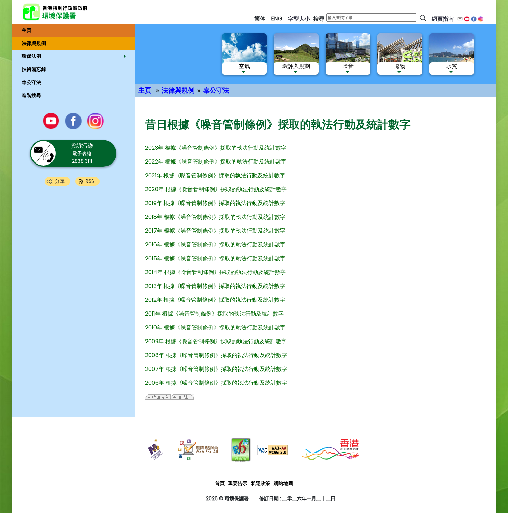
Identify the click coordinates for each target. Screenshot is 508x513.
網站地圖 (283, 483)
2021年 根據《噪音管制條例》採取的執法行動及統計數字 (215, 175)
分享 (60, 181)
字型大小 (299, 19)
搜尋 (318, 19)
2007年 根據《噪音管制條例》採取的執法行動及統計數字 (216, 369)
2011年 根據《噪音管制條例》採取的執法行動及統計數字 (214, 314)
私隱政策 (260, 483)
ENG (276, 18)
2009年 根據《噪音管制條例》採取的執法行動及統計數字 (216, 341)
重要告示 (237, 483)
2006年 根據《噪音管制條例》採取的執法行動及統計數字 (216, 383)
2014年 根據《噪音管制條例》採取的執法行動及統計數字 (215, 272)
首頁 (220, 483)
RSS (90, 181)
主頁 (144, 90)
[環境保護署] (79, 12)
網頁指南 (443, 19)
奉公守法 (216, 90)
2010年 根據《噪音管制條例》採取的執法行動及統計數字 (215, 328)
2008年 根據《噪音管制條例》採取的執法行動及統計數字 (216, 355)
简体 (259, 18)
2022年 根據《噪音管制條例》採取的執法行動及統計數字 (215, 162)
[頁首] (485, 489)
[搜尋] (423, 17)
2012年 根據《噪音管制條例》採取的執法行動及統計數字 (215, 300)
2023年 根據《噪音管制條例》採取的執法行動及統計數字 (215, 148)
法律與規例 (178, 90)
